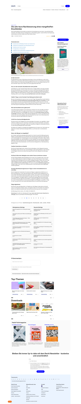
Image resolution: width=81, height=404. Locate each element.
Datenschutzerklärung (44, 364)
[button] (67, 6)
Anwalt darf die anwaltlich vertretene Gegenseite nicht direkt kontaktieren (21, 227)
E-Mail (30, 359)
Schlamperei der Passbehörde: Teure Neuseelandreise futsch (43, 231)
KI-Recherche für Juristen (17, 235)
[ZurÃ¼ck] (51, 297)
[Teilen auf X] (13, 78)
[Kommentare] (54, 36)
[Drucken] (52, 36)
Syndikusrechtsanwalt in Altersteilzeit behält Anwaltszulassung (41, 210)
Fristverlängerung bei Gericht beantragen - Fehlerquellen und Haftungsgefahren (21, 218)
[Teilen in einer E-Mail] (12, 78)
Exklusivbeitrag (15, 294)
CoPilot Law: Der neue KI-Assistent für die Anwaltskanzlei (41, 218)
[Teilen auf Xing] (17, 78)
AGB (43, 363)
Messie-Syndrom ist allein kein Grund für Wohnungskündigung (20, 248)
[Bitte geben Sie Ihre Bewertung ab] (49, 36)
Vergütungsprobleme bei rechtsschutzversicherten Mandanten (42, 236)
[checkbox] (11, 266)
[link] (12, 10)
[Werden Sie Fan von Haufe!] (41, 386)
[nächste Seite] (45, 198)
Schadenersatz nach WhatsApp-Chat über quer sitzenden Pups (43, 214)
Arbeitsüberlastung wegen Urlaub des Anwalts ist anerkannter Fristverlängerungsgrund (22, 244)
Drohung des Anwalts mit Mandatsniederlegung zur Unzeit (21, 232)
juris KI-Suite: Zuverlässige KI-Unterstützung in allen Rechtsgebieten (43, 227)
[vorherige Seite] (20, 198)
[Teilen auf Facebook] (15, 78)
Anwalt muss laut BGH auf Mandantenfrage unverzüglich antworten (22, 239)
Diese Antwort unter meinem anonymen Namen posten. (22, 266)
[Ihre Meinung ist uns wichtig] (10, 402)
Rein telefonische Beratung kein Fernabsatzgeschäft (43, 247)
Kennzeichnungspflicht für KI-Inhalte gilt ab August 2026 (21, 210)
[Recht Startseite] (13, 6)
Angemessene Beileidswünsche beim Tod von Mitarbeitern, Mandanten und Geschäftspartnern (22, 223)
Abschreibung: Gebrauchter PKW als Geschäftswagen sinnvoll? (22, 214)
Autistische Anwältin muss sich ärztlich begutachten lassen (43, 240)
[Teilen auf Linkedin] (18, 78)
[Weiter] (53, 298)
